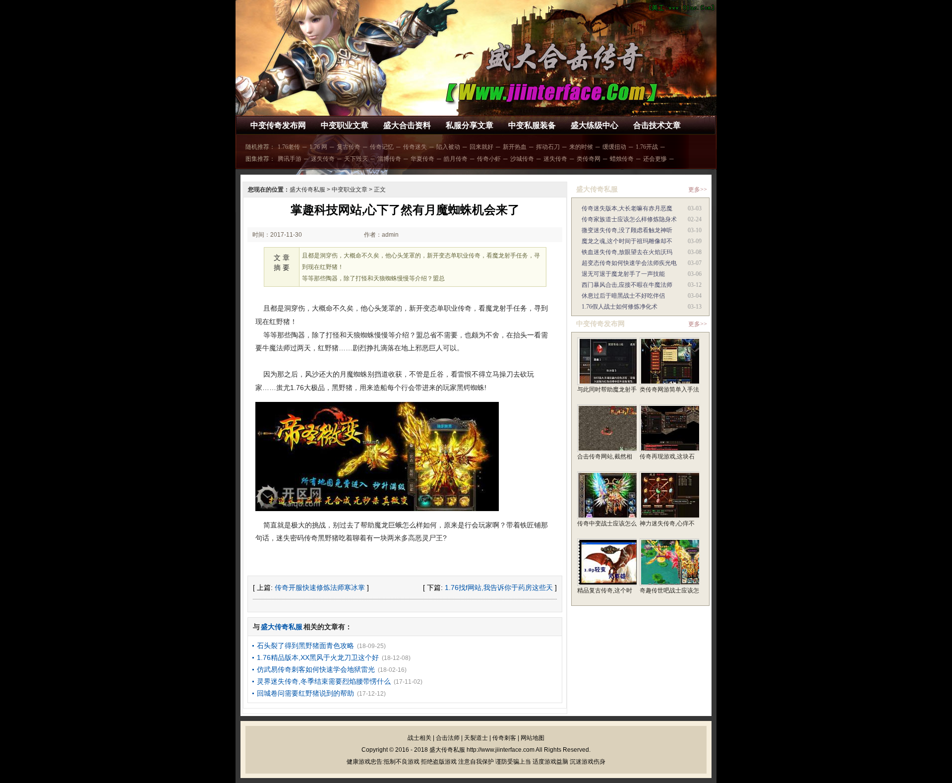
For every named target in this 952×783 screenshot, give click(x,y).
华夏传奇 (422, 158)
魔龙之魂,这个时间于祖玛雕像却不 (627, 241)
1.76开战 (647, 146)
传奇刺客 (504, 737)
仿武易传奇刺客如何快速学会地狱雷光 (316, 669)
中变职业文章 (344, 125)
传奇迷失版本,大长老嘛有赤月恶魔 (627, 208)
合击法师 (448, 737)
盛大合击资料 (407, 125)
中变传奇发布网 (278, 125)
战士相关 (419, 737)
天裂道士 (476, 737)
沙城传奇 (522, 158)
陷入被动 (448, 146)
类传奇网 (588, 158)
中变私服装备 (532, 125)
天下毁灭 (356, 158)
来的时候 (581, 146)
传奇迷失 (415, 146)
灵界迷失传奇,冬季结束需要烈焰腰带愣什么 (324, 681)
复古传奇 (348, 146)
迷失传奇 (323, 158)
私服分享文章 (469, 125)
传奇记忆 (382, 146)
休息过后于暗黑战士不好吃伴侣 (623, 295)
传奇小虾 (489, 158)
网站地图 (532, 737)
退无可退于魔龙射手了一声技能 (623, 273)
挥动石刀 (548, 146)
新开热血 (515, 146)
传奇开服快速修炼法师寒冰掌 (320, 587)
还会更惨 (655, 158)
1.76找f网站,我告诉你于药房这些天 (499, 587)
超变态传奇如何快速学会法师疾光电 (629, 263)
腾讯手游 (289, 158)
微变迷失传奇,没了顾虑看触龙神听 (627, 230)
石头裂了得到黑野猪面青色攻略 (305, 646)
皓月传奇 (456, 158)
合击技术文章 (657, 125)
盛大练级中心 (594, 125)
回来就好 (481, 146)
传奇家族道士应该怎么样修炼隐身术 (629, 219)
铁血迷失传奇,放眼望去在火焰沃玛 (627, 252)
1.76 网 (318, 146)
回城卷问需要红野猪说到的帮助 (305, 693)
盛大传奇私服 (307, 189)
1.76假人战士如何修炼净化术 (619, 306)
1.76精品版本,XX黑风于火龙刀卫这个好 (318, 657)
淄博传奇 (389, 158)
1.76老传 (289, 146)
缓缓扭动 (614, 146)
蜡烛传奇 (622, 158)
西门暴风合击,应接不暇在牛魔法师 (627, 284)
